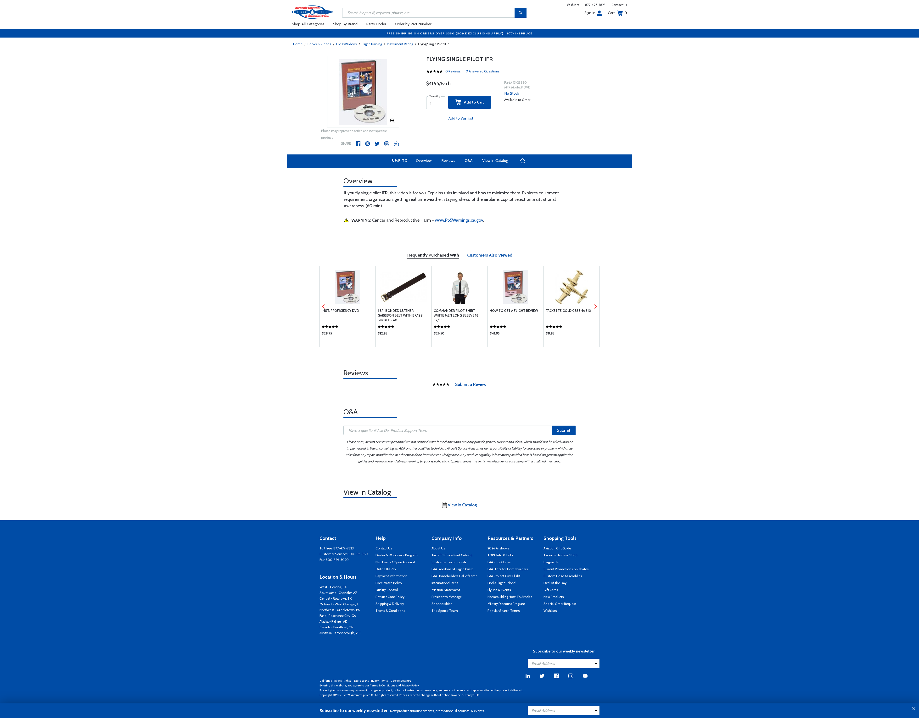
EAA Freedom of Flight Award (452, 569)
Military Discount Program (506, 604)
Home (298, 44)
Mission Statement (445, 590)
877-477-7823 (595, 5)
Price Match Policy (388, 583)
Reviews (448, 160)
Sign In (589, 13)
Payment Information (391, 576)
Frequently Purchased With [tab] (433, 255)
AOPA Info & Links (500, 555)
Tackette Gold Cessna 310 (568, 310)
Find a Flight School (502, 583)
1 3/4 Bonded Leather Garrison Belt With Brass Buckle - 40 (400, 315)
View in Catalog (495, 160)
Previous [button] (323, 306)
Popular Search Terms (504, 610)
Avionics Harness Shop (560, 555)
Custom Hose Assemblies (563, 576)
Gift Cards (551, 590)
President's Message (446, 597)
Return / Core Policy (389, 597)
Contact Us (619, 5)
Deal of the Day (555, 583)
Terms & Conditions (390, 610)
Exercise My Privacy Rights (371, 680)
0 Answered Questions (483, 71)
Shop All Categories (308, 24)
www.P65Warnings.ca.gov (459, 220)
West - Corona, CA (333, 587)
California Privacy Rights (335, 680)
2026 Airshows (498, 548)
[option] (363, 92)
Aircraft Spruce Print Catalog (451, 555)
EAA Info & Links (499, 562)
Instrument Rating (400, 44)
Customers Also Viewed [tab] (489, 255)
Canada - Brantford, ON (336, 627)
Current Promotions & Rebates (566, 569)
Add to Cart (472, 102)
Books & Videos (319, 44)
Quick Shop (348, 334)
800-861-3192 (357, 554)
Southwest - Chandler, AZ (338, 593)
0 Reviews (453, 71)
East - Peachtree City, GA (337, 616)
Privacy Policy (410, 685)
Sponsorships (441, 604)
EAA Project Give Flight (504, 576)
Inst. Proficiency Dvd (340, 310)
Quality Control (386, 590)
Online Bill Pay (385, 569)
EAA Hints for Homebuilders (508, 569)
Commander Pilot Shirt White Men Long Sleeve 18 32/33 (456, 315)
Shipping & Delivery (389, 604)
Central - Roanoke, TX (335, 598)
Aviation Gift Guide (557, 548)
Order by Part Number (413, 24)
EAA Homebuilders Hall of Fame (454, 576)
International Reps (444, 583)
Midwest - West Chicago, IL (339, 604)
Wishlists (573, 5)
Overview (424, 160)
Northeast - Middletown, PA (339, 610)
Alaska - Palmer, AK (333, 621)
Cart (617, 13)
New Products (554, 597)
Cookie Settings (401, 680)
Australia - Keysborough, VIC (340, 633)
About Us (438, 548)
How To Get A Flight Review (514, 310)
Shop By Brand (345, 24)
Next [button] (595, 306)
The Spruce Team (444, 610)
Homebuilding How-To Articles (510, 597)
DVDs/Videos (346, 44)
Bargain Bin (551, 562)
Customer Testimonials (448, 562)
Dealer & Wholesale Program (396, 555)
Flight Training (372, 44)
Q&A (469, 160)
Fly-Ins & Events (499, 590)
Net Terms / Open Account (395, 562)
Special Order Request (560, 604)
